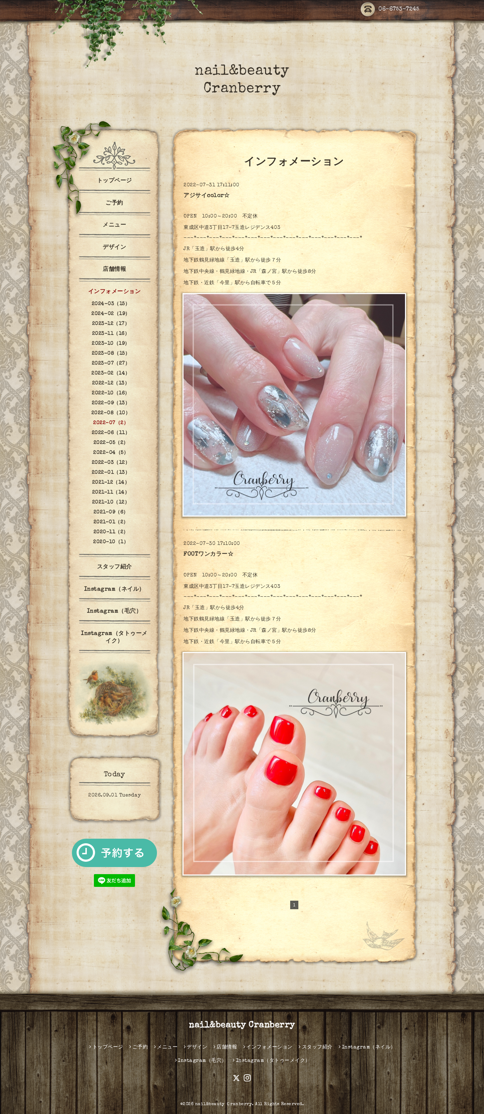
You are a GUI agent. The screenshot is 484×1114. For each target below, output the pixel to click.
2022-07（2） (111, 423)
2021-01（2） (111, 522)
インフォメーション (114, 292)
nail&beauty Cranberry (242, 1025)
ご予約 (114, 203)
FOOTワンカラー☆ (208, 554)
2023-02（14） (110, 373)
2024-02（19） (110, 313)
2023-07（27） (111, 363)
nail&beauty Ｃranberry (223, 1104)
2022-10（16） (111, 393)
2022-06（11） (111, 433)
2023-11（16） (111, 333)
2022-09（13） (111, 403)
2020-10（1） (111, 542)
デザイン (114, 248)
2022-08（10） (111, 413)
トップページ (114, 181)
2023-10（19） (111, 343)
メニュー (114, 225)
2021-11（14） (111, 492)
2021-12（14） (111, 482)
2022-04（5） (111, 452)
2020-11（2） (111, 532)
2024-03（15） (111, 304)
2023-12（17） (111, 323)
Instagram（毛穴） (114, 611)
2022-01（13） (111, 472)
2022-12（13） (111, 383)
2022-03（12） (111, 462)
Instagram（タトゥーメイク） (114, 637)
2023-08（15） (111, 353)
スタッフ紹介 (114, 567)
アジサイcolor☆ (207, 196)
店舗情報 (114, 269)
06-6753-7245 (398, 9)
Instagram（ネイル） (114, 589)
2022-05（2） (111, 442)
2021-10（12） (111, 502)
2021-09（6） (111, 512)
